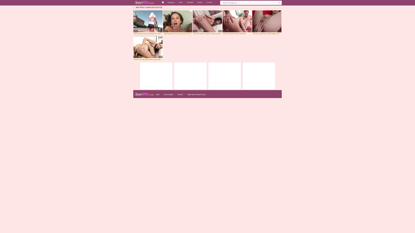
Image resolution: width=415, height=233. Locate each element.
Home (157, 94)
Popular (199, 2)
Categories (171, 2)
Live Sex (209, 2)
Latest (181, 2)
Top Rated (190, 2)
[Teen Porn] (144, 2)
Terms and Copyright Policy (196, 94)
